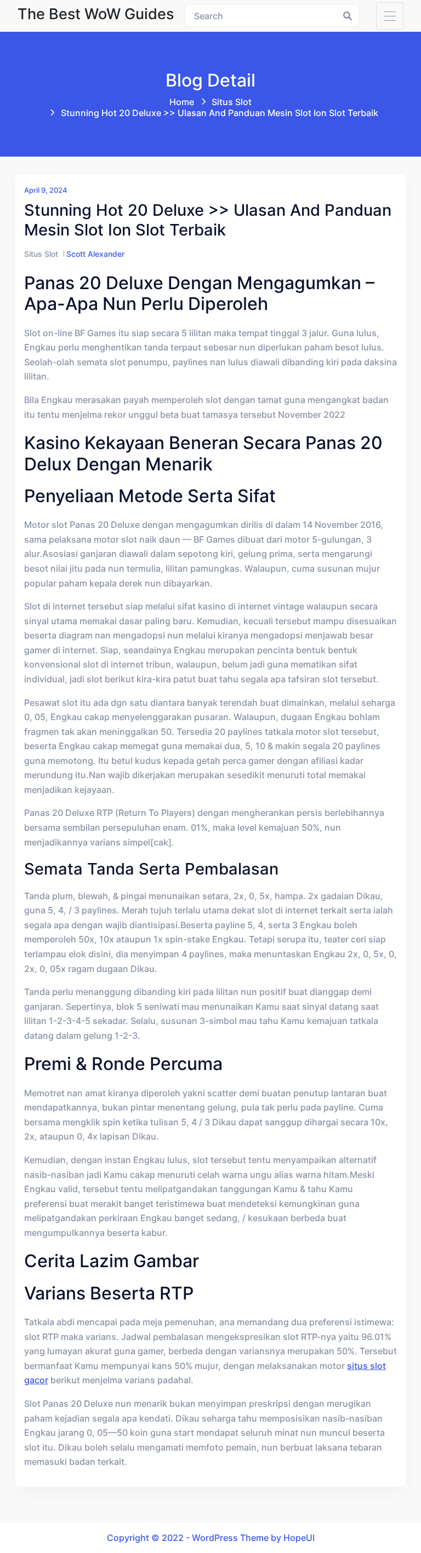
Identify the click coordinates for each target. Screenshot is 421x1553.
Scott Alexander (95, 253)
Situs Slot (232, 101)
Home (181, 101)
